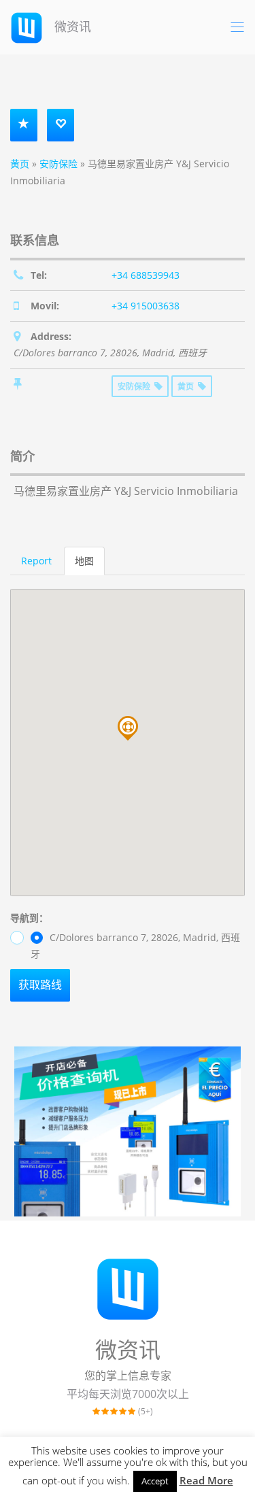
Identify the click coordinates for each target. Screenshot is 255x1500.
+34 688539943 (146, 275)
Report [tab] (36, 560)
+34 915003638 (146, 305)
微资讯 (71, 26)
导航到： (29, 917)
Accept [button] (155, 1481)
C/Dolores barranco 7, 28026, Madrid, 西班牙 (135, 945)
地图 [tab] (84, 560)
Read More (206, 1480)
